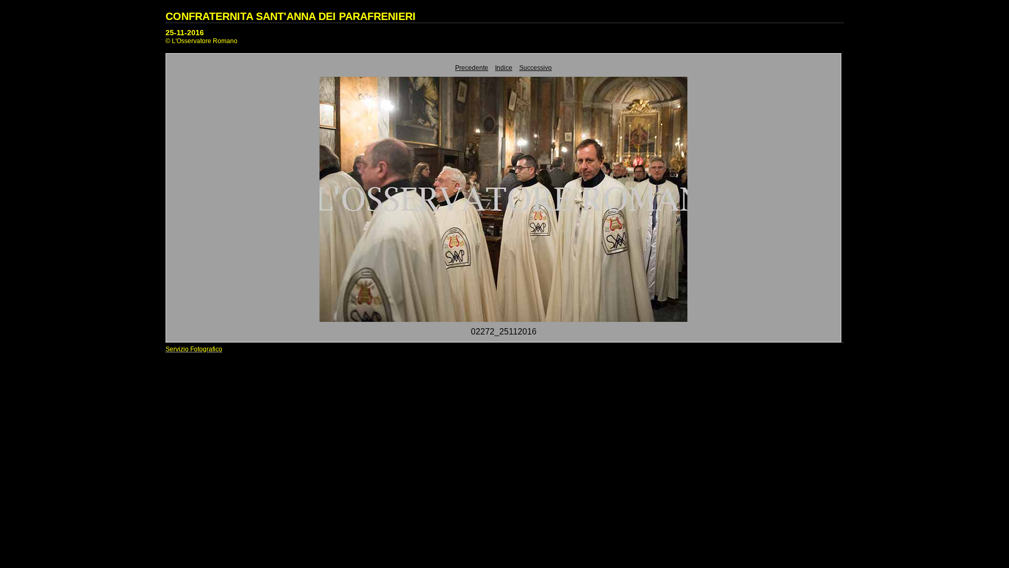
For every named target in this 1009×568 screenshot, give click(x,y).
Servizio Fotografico (194, 349)
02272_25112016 (504, 331)
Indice (503, 68)
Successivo (535, 68)
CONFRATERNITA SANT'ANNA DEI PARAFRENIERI (291, 16)
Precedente (471, 68)
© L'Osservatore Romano (202, 41)
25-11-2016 (185, 32)
